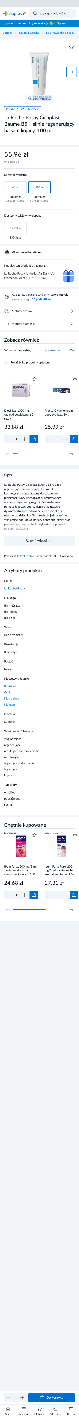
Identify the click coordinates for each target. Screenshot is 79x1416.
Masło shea (11, 698)
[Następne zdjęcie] (71, 72)
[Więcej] (71, 323)
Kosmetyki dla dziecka (60, 32)
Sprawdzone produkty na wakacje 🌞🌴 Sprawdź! (37, 23)
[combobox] (52, 13)
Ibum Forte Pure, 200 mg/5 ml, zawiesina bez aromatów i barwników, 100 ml (60, 870)
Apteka (7, 32)
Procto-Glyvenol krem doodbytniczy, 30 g (59, 412)
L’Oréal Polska (25, 556)
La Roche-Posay (14, 588)
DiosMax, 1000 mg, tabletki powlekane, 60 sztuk (18, 414)
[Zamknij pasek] (73, 23)
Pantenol (10, 686)
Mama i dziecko (29, 32)
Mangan (9, 704)
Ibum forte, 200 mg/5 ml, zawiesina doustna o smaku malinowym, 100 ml (20, 870)
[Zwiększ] (22, 1397)
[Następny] (71, 453)
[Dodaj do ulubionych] (71, 47)
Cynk (7, 692)
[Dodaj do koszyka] (33, 439)
